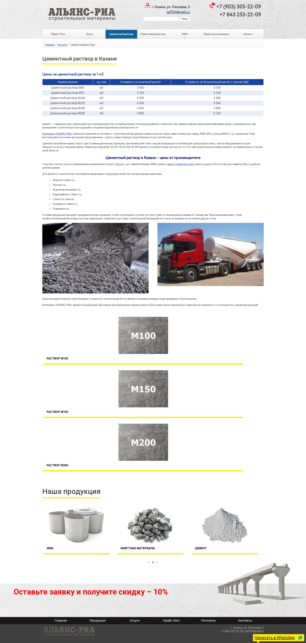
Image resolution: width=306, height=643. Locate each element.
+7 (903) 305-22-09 (238, 7)
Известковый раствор (153, 34)
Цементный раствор (121, 34)
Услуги (135, 620)
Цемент (248, 34)
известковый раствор (180, 164)
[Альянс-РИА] (79, 10)
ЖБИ (185, 34)
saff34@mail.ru (178, 12)
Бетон (89, 34)
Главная (49, 44)
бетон (119, 164)
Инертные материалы (216, 34)
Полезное (208, 620)
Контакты (245, 620)
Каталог (62, 44)
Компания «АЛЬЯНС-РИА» (57, 133)
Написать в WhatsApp (275, 637)
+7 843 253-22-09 (240, 15)
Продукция (98, 620)
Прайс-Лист (58, 34)
